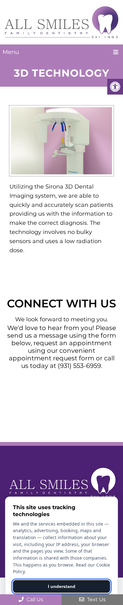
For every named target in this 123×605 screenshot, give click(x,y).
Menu (11, 52)
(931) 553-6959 (79, 365)
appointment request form (51, 358)
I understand (61, 586)
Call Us (34, 599)
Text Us (96, 599)
